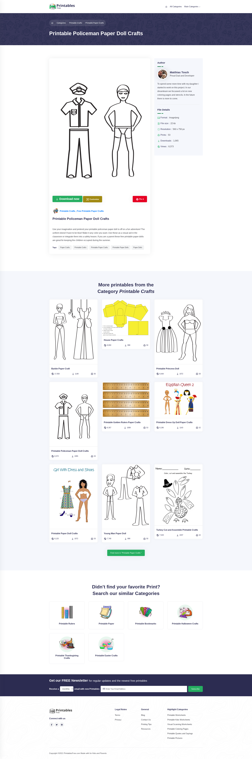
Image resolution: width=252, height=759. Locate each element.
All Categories (176, 6)
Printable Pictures (174, 738)
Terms (117, 715)
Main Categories (191, 6)
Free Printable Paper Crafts (90, 211)
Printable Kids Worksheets (178, 720)
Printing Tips (146, 724)
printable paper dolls (121, 247)
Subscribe (195, 689)
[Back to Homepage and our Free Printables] (52, 23)
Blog (143, 715)
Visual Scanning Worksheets (179, 724)
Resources (146, 729)
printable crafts (80, 247)
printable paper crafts (99, 247)
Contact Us (146, 720)
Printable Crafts (68, 211)
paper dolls (137, 247)
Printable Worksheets (176, 715)
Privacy (118, 720)
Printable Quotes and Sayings (180, 733)
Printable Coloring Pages (177, 729)
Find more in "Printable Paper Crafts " (126, 553)
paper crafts (65, 247)
